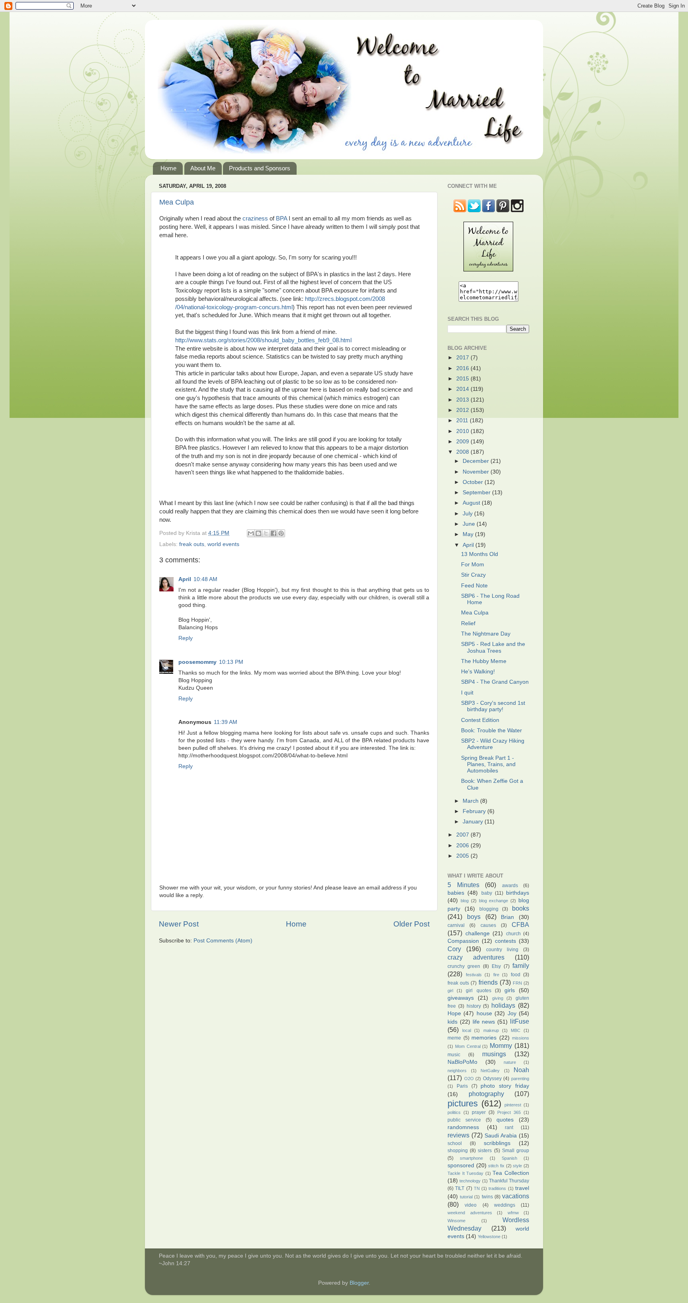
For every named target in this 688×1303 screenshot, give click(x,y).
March (471, 801)
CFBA (520, 924)
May (469, 534)
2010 (463, 431)
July (468, 514)
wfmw (513, 1212)
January (474, 822)
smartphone (471, 1158)
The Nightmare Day (485, 634)
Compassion (463, 941)
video (471, 1205)
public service (464, 1120)
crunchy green (464, 966)
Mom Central (468, 1046)
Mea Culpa (176, 202)
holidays (503, 1005)
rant (509, 1127)
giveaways (461, 998)
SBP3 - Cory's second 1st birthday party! (493, 706)
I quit (467, 693)
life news (484, 1022)
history (474, 1006)
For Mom (472, 565)
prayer (479, 1112)
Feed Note (474, 586)
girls (509, 990)
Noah (521, 1069)
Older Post (411, 924)
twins (487, 1197)
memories (483, 1038)
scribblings (497, 1143)
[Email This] (251, 533)
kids (452, 1022)
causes (488, 925)
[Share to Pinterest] (281, 533)
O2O (469, 1078)
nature (510, 1062)
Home (168, 168)
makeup (491, 1030)
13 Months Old (479, 554)
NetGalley (490, 1070)
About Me (202, 168)
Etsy (496, 966)
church (513, 933)
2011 (463, 420)
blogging (488, 909)
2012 (463, 410)
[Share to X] (266, 533)
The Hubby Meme (483, 661)
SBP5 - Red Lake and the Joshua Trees (493, 647)
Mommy (501, 1045)
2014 (463, 389)
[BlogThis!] (258, 533)
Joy (512, 1013)
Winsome (456, 1220)
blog (465, 900)
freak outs (191, 544)
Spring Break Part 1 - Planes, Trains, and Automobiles (488, 764)
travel (522, 1188)
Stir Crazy (473, 575)
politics (454, 1112)
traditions (497, 1188)
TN (477, 1188)
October (474, 482)
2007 (463, 835)
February (475, 811)
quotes (505, 1120)
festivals (474, 974)
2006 (463, 846)
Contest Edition (480, 720)
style (517, 1165)
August (472, 503)
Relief (468, 623)
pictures (463, 1103)
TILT (459, 1188)
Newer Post (179, 924)
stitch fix (496, 1165)
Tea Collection (511, 1173)
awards (510, 885)
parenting (520, 1078)
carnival (456, 925)
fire (496, 974)
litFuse (519, 1021)
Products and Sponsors (259, 168)
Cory (454, 948)
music (454, 1054)
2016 (463, 368)
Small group (515, 1150)
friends (488, 982)
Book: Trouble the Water (491, 730)
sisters (485, 1150)
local (466, 1030)
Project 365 (509, 1112)
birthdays (517, 893)
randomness (463, 1127)
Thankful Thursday (509, 1181)
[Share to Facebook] (274, 533)
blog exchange (493, 900)
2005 (463, 856)
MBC (515, 1030)
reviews (458, 1135)
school (455, 1143)
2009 (463, 442)
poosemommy (197, 662)
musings (494, 1053)
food (515, 974)
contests (505, 941)
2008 (463, 452)
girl (450, 990)
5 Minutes (463, 884)
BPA (281, 218)
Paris (462, 1086)
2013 (463, 400)
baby (486, 893)
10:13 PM (231, 662)
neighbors (457, 1070)
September (477, 492)
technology (470, 1180)
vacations (515, 1196)
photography (486, 1093)
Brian (507, 917)
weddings (504, 1205)
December (477, 461)
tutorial (466, 1196)
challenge (477, 933)
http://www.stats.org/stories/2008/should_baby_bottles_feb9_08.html (263, 340)
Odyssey (492, 1078)
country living (502, 949)
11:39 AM (225, 722)
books (520, 908)
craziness (255, 218)
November (477, 472)
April (184, 579)
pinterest (512, 1104)
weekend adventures (470, 1212)
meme (454, 1038)
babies (456, 893)
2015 (463, 379)
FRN (517, 983)
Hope (454, 1013)
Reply (185, 638)
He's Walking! (478, 672)
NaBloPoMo (462, 1062)
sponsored (461, 1165)
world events (223, 544)
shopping (458, 1150)
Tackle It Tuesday (465, 1173)
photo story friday (505, 1086)
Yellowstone (489, 1236)
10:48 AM (205, 579)
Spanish (509, 1158)
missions (520, 1038)
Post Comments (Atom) (223, 941)
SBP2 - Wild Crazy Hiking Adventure (492, 744)
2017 (463, 358)
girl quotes (478, 990)
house (484, 1013)
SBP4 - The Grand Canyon (495, 682)
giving (497, 998)
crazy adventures (476, 957)
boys (474, 916)
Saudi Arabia (501, 1136)
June (470, 524)
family (520, 965)
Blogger (359, 1283)
